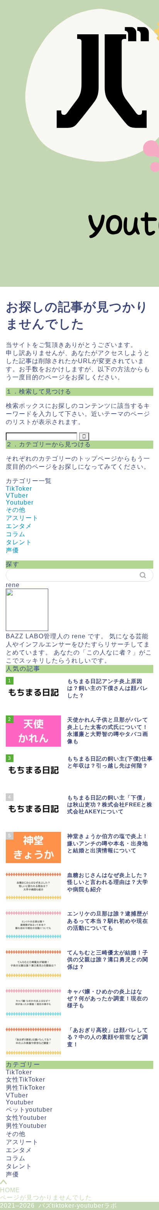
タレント (19, 542)
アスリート (22, 518)
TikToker (19, 488)
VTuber (17, 495)
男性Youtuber (26, 1125)
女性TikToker (25, 1079)
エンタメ (19, 526)
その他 (15, 510)
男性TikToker (25, 1087)
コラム (15, 534)
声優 (12, 550)
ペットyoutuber (29, 1109)
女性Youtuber (26, 1117)
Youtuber (20, 502)
